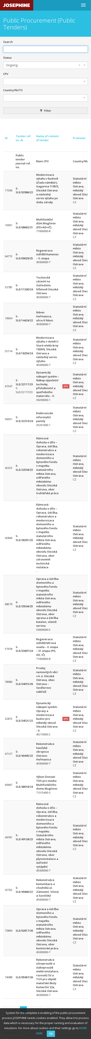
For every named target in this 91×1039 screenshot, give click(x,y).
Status (7, 58)
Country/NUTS (13, 90)
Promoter (79, 138)
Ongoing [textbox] (43, 65)
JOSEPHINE (16, 5)
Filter (47, 110)
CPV (5, 74)
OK (51, 1033)
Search (8, 42)
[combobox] (45, 65)
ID (6, 138)
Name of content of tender (47, 138)
